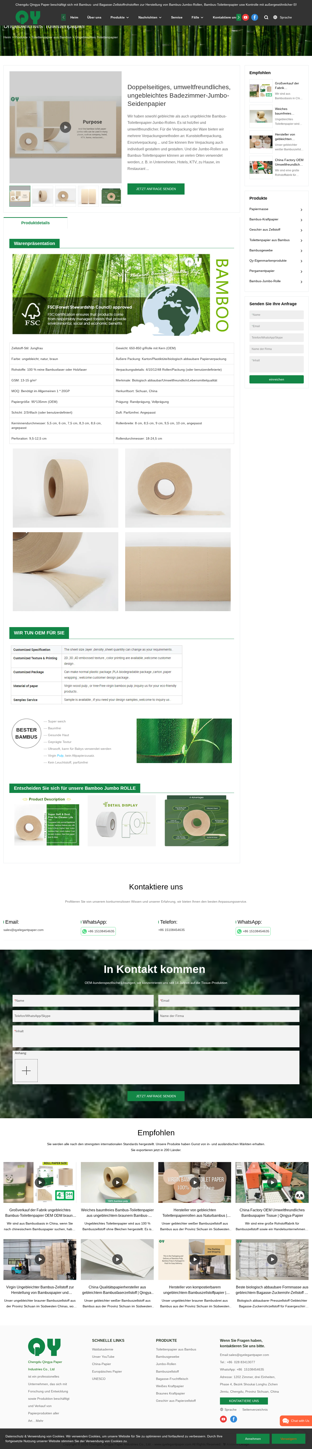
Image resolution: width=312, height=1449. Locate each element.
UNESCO (99, 1379)
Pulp (60, 755)
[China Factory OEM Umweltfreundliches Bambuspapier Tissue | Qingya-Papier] (272, 1182)
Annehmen (253, 1439)
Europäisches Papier (107, 1371)
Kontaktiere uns (225, 17)
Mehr (39, 1421)
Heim (74, 17)
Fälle (195, 17)
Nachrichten (147, 17)
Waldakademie (102, 1349)
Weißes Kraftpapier (170, 1386)
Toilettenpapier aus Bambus (51, 37)
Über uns (94, 17)
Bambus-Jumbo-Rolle (265, 281)
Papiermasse (258, 209)
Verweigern (288, 1439)
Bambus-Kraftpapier (263, 219)
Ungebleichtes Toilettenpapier (96, 37)
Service (176, 17)
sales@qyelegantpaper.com (23, 930)
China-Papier (101, 1364)
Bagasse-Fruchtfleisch (172, 1379)
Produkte (118, 17)
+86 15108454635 (101, 931)
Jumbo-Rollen (166, 1364)
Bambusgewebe (261, 250)
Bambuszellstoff (167, 1371)
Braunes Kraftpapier (170, 1393)
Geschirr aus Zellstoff (264, 229)
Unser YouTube (103, 1356)
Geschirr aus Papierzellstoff (176, 1400)
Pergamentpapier (262, 271)
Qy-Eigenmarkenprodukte (268, 260)
